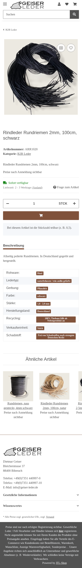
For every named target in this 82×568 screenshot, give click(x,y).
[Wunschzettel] (67, 4)
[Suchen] (74, 14)
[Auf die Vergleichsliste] (61, 48)
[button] (59, 4)
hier (61, 531)
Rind (39, 273)
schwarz (41, 296)
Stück (40, 328)
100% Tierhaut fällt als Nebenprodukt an (56, 319)
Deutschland (43, 311)
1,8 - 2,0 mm (43, 303)
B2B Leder (24, 153)
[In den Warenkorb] (41, 215)
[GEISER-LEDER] (27, 5)
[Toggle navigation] (5, 2)
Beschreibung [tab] (13, 245)
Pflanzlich (42, 288)
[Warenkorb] (75, 4)
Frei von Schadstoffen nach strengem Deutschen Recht (56, 336)
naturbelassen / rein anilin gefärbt (53, 281)
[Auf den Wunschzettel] (71, 48)
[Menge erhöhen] (74, 203)
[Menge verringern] (7, 203)
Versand (50, 517)
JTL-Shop (61, 563)
